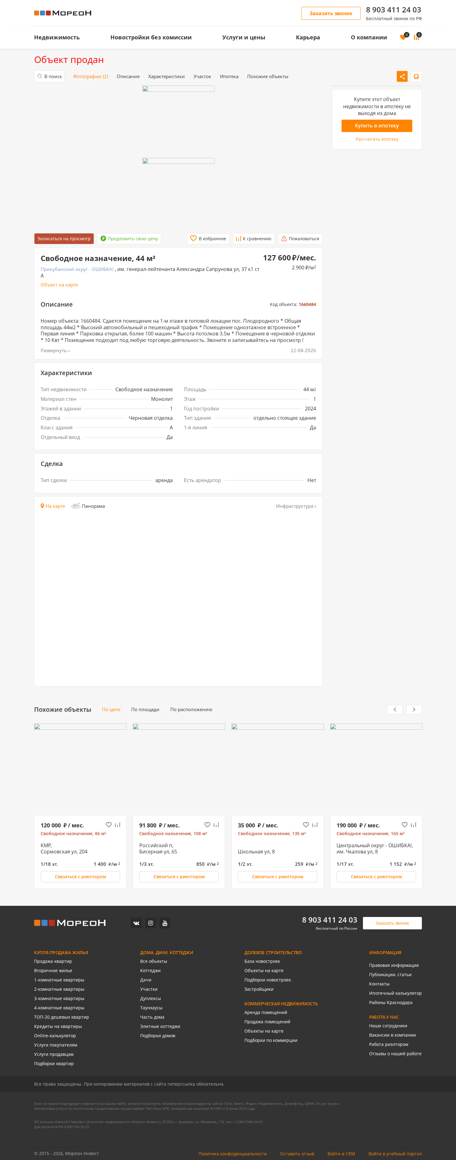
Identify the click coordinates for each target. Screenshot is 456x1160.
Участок (202, 76)
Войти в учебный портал (395, 1154)
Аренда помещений (265, 1012)
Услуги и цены (243, 37)
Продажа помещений (267, 1022)
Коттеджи (150, 970)
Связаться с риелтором (80, 876)
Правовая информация (394, 965)
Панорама (93, 506)
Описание (128, 76)
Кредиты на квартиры (58, 1026)
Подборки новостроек (267, 980)
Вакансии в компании (392, 1035)
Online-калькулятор (55, 1036)
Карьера (308, 37)
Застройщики (259, 989)
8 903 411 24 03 (393, 9)
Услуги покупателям (55, 1045)
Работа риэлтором (388, 1044)
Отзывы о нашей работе (395, 1054)
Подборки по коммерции (270, 1040)
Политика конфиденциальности (233, 1154)
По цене (111, 709)
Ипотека (229, 76)
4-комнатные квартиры (59, 1008)
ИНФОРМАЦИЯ (385, 952)
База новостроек (262, 961)
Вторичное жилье (53, 970)
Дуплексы (150, 998)
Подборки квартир (54, 1063)
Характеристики (166, 76)
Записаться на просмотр (64, 238)
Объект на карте (59, 285)
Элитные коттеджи (160, 1026)
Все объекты (153, 961)
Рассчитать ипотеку (377, 139)
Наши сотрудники (388, 1026)
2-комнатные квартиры (59, 989)
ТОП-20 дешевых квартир (61, 1017)
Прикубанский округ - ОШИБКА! (77, 269)
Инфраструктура (294, 506)
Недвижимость (57, 37)
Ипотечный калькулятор (395, 993)
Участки (149, 989)
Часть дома (152, 1017)
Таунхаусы (151, 1008)
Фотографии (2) (90, 76)
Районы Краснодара (391, 1002)
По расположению (191, 709)
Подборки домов (157, 1036)
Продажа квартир (53, 961)
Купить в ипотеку (377, 125)
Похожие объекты (267, 76)
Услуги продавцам (54, 1054)
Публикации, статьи (390, 974)
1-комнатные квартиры (59, 980)
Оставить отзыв (297, 1154)
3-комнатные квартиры (59, 998)
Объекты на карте (264, 970)
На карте (55, 506)
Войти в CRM (341, 1154)
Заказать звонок (331, 13)
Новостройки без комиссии (151, 37)
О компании (369, 37)
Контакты (379, 984)
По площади (145, 709)
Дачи (145, 980)
